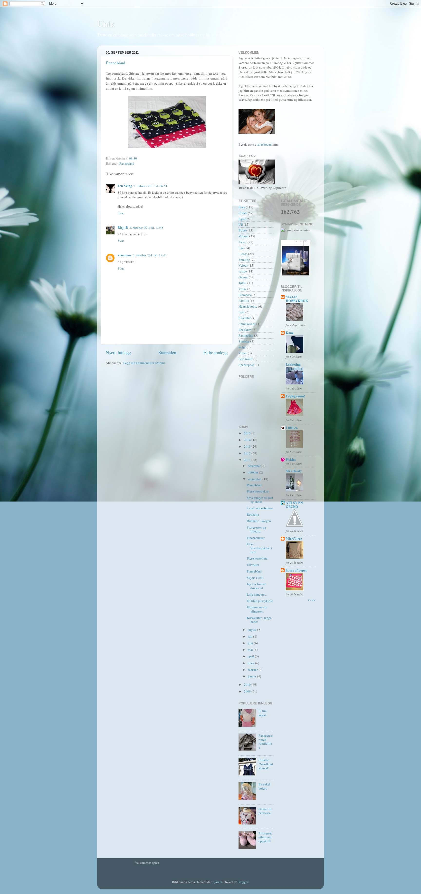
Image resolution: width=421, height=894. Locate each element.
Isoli (242, 312)
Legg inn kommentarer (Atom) (144, 363)
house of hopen (296, 570)
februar (253, 669)
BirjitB (123, 227)
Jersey (243, 242)
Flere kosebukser (258, 491)
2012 (247, 453)
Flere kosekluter (258, 558)
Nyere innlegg (118, 352)
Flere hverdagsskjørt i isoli (259, 548)
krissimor (124, 255)
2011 (247, 460)
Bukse (243, 230)
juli (250, 636)
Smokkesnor (247, 323)
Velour (243, 265)
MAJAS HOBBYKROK (297, 298)
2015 (247, 433)
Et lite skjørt (262, 713)
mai (251, 649)
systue (243, 271)
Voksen (244, 236)
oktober (253, 472)
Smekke (244, 341)
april (251, 656)
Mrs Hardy (294, 471)
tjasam (217, 882)
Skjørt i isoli (255, 577)
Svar (121, 213)
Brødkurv (245, 329)
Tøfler (243, 283)
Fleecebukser (256, 537)
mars (251, 663)
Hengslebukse (248, 306)
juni (251, 643)
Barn (242, 207)
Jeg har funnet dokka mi (256, 586)
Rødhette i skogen (259, 521)
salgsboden (264, 144)
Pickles (291, 459)
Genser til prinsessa (265, 811)
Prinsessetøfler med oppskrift (265, 837)
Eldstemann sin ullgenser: (257, 609)
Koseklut (245, 318)
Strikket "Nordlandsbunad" (265, 764)
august (252, 629)
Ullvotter (253, 565)
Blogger (243, 882)
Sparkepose (246, 364)
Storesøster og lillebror (256, 529)
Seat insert (246, 359)
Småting (244, 259)
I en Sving (125, 185)
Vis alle (311, 600)
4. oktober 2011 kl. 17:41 (150, 255)
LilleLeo (292, 427)
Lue (241, 248)
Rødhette (253, 514)
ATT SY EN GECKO (294, 504)
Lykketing (293, 364)
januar (252, 676)
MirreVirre (294, 538)
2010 (247, 684)
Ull (241, 224)
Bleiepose (245, 294)
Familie (244, 300)
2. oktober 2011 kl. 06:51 (150, 186)
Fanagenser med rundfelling (265, 741)
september (255, 479)
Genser (243, 277)
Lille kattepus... (257, 594)
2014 (247, 440)
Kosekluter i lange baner (259, 619)
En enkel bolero (264, 786)
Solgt (242, 347)
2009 (247, 691)
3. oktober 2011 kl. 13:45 (146, 227)
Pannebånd (115, 63)
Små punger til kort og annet (260, 499)
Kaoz (289, 332)
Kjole (242, 219)
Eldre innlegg (215, 352)
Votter (243, 353)
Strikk (243, 213)
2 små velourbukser (260, 508)
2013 (247, 446)
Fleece (243, 253)
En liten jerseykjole (260, 601)
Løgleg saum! (295, 396)
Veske (243, 289)
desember (254, 465)
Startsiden (167, 352)
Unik (106, 23)
